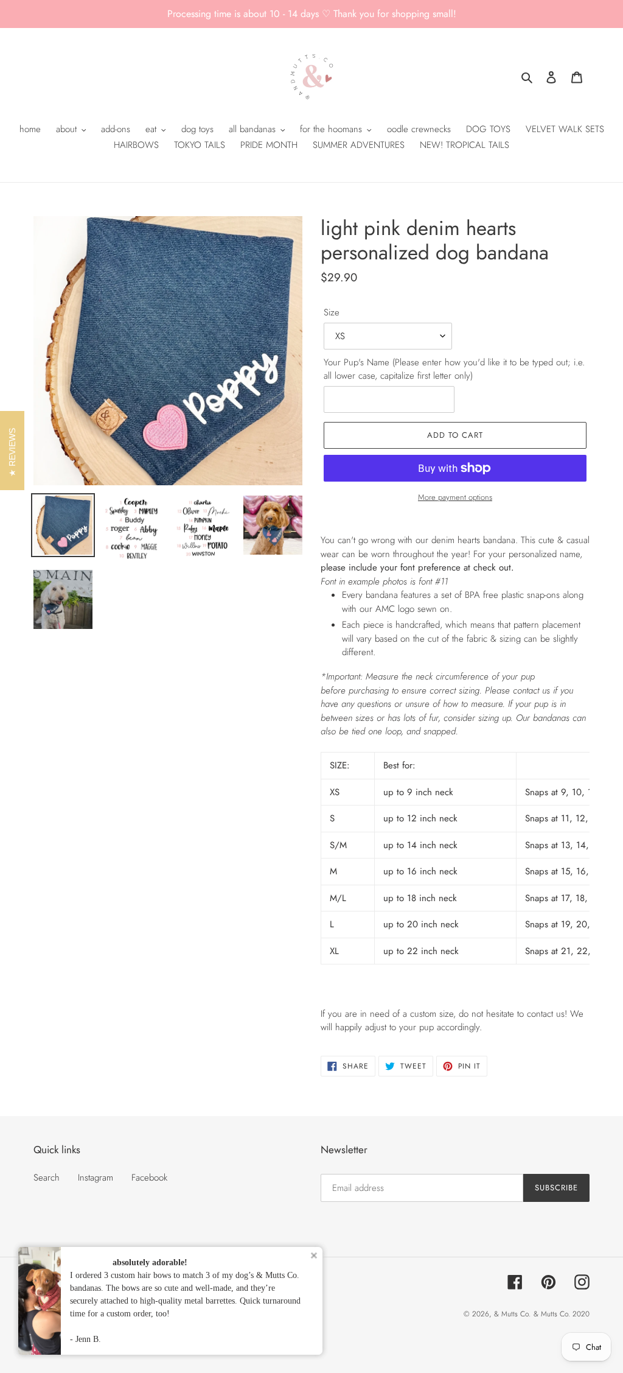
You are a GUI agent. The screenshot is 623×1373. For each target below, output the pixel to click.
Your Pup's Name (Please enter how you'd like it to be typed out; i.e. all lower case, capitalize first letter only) (454, 369)
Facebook (149, 1177)
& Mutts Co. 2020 (562, 1313)
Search (46, 1177)
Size (331, 312)
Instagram (95, 1177)
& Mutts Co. (512, 1313)
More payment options (455, 497)
